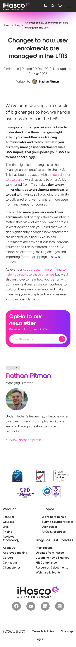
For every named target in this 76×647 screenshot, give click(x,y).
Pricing (7, 531)
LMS (6, 526)
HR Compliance (46, 562)
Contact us (10, 562)
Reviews (8, 536)
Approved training (15, 552)
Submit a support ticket (57, 521)
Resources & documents (52, 567)
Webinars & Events (48, 572)
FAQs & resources (53, 531)
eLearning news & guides (52, 557)
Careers (8, 557)
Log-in (40, 639)
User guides (49, 526)
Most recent (44, 547)
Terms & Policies (43, 631)
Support (48, 509)
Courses (8, 521)
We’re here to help (54, 517)
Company (11, 541)
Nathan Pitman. (49, 81)
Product (9, 509)
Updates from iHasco (50, 552)
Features (8, 517)
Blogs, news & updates (54, 541)
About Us (9, 547)
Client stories (11, 567)
